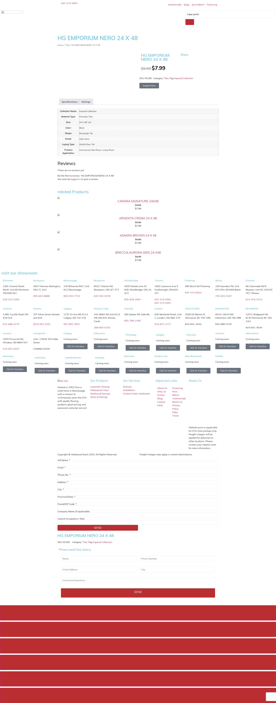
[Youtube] (192, 418)
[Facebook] (192, 410)
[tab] (69, 102)
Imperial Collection (183, 78)
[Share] (138, 629)
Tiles (67, 45)
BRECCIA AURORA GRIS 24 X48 (138, 252)
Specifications (70, 101)
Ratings (86, 101)
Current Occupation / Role (71, 519)
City (59, 489)
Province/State (65, 497)
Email (60, 467)
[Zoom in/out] (138, 662)
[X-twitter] (207, 410)
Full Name (63, 460)
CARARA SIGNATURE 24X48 (138, 201)
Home (60, 45)
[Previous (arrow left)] (138, 678)
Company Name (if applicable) (73, 511)
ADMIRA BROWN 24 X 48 (138, 235)
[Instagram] (200, 410)
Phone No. (63, 475)
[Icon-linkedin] (200, 418)
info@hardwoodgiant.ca (217, 399)
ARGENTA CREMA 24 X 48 (138, 218)
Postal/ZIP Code (66, 504)
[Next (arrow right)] (138, 695)
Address (62, 482)
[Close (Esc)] (138, 612)
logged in (75, 179)
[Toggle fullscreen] (138, 645)
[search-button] (189, 22)
